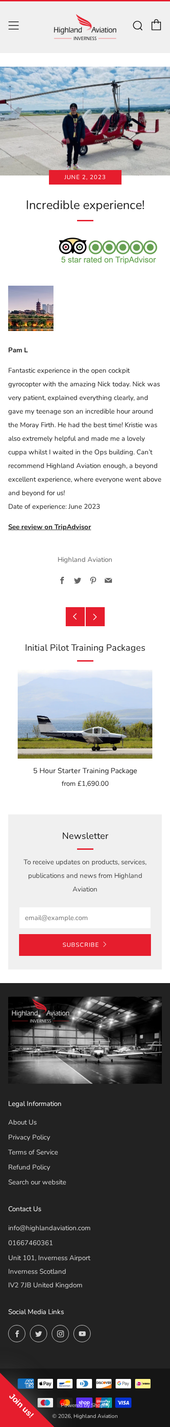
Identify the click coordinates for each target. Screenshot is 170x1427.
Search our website (37, 1182)
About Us (22, 1122)
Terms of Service (33, 1152)
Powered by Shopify (85, 1405)
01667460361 (30, 1242)
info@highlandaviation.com (49, 1227)
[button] (27, 1400)
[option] (85, 735)
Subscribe (81, 945)
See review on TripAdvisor (49, 526)
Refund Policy (29, 1167)
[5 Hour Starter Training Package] (85, 714)
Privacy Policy (29, 1137)
